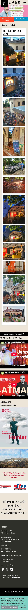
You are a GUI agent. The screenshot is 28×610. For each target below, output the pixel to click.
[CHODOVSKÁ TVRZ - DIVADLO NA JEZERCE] (14, 142)
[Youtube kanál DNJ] (16, 2)
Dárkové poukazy (21, 19)
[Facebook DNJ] (13, 2)
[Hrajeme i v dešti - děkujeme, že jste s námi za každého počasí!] (14, 314)
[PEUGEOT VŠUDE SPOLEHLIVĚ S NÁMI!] (14, 167)
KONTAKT (4, 545)
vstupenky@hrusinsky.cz (13, 555)
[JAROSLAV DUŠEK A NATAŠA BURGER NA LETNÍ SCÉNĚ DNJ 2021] (14, 252)
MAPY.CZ (10, 541)
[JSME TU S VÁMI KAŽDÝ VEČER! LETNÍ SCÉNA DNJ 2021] (14, 290)
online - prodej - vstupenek (13, 334)
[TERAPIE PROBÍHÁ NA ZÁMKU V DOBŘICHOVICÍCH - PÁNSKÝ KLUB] (14, 268)
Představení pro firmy (7, 19)
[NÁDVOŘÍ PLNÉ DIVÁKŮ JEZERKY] (14, 112)
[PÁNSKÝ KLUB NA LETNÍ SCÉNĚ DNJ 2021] (14, 83)
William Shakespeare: (8, 405)
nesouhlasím (13, 607)
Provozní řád (5, 561)
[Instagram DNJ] (19, 2)
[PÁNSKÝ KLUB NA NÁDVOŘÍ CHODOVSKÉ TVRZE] (14, 52)
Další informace (22, 607)
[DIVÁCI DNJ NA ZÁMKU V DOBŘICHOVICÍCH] (14, 185)
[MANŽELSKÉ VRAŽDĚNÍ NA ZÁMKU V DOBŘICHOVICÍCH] (14, 234)
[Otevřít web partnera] (12, 487)
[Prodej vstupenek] (10, 2)
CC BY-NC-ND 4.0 (6, 577)
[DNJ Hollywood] (14, 459)
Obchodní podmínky (7, 559)
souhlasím (5, 607)
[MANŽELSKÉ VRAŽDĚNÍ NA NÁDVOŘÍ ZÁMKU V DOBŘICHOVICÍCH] (14, 210)
